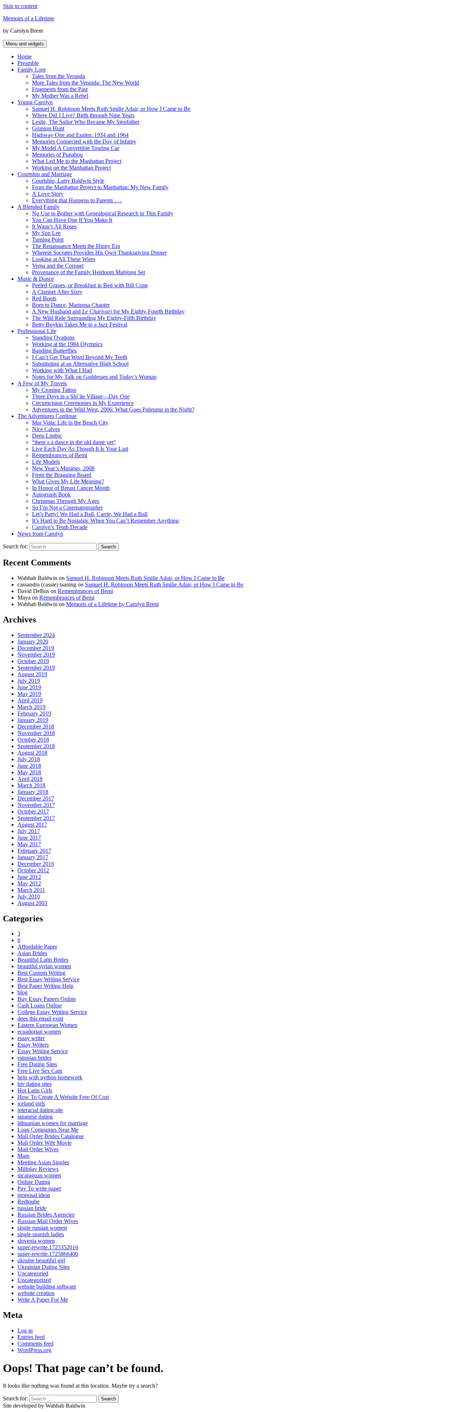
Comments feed (35, 1343)
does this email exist (40, 1018)
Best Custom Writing (41, 973)
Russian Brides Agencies (45, 1215)
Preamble (28, 63)
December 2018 (35, 726)
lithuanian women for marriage (52, 1123)
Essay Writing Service (42, 1051)
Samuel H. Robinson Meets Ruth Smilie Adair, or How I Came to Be (111, 109)
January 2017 (32, 857)
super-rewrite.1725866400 (47, 1254)
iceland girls (31, 1103)
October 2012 (33, 870)
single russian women (42, 1228)
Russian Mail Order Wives (47, 1221)
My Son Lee (46, 233)
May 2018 (29, 772)
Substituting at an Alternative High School (80, 364)
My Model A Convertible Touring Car (75, 148)
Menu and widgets (25, 43)
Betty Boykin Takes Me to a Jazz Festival (79, 324)
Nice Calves (46, 429)
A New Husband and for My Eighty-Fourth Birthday (108, 311)
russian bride (31, 1208)
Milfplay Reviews (37, 1169)
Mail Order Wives (37, 1149)
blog (22, 992)
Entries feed (31, 1337)
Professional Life (36, 331)
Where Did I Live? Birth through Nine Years (83, 115)
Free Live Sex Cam (39, 1071)
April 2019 (30, 700)
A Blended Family (38, 207)
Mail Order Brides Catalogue (50, 1136)
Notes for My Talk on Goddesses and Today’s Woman (94, 377)
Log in (25, 1330)
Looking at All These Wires (63, 259)
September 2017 (36, 818)
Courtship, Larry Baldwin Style (68, 181)
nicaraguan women (39, 1175)
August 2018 (32, 753)
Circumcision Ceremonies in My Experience (83, 403)
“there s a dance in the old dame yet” (74, 442)
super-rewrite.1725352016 (47, 1247)
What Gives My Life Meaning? (68, 481)
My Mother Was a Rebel (60, 96)
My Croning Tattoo (54, 390)
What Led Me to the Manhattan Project (76, 161)
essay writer (31, 1038)
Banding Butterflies (54, 351)
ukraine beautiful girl (41, 1260)
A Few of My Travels (42, 383)
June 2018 (29, 766)
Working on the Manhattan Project (71, 168)
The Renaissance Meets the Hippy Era (76, 246)
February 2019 (34, 713)
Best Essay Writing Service (48, 979)
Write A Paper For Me (42, 1300)
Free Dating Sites (37, 1064)
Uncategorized (34, 1280)
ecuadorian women (39, 1031)
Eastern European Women (47, 1025)
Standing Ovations (53, 337)
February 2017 (34, 851)
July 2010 (28, 896)
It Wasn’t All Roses (54, 226)
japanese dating (35, 1116)
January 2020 (32, 641)
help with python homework (49, 1077)
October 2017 (33, 811)
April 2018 (30, 779)
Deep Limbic (47, 436)
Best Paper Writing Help (45, 986)
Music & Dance (35, 279)
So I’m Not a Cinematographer (67, 507)
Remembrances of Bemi (59, 455)
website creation (35, 1293)
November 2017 (36, 805)
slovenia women (36, 1241)
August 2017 (32, 824)
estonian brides (34, 1058)
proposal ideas (33, 1195)
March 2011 (31, 890)
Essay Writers (33, 1045)
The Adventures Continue (47, 416)
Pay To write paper (39, 1188)
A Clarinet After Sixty (57, 292)
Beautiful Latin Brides (42, 960)
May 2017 (29, 844)
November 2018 (36, 733)
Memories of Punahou (57, 154)
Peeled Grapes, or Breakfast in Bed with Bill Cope (90, 285)
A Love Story (48, 194)
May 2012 (29, 883)
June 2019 (29, 687)
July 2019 (28, 681)
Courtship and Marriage (44, 174)
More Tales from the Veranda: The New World (85, 83)
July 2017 (28, 831)
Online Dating (33, 1182)
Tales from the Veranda (58, 76)
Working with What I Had (62, 370)
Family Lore (31, 69)
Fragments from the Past (60, 89)
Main (23, 1156)
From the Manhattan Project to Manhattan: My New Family (100, 187)
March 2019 (31, 707)
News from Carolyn (40, 534)
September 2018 (36, 746)
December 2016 (35, 864)
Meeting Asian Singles (43, 1162)
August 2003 (32, 903)
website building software (46, 1286)
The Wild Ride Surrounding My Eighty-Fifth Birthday (94, 318)
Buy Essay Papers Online (46, 999)
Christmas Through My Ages (65, 501)
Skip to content (20, 6)
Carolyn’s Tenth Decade (60, 527)
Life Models (46, 462)
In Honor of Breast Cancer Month (71, 488)
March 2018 (31, 785)
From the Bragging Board (61, 475)
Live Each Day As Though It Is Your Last (80, 449)
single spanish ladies (40, 1234)
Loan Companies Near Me (47, 1130)
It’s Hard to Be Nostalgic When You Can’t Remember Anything (105, 521)
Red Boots (44, 298)
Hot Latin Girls (34, 1090)
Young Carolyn (35, 102)
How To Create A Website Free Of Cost (63, 1097)
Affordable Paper (37, 947)
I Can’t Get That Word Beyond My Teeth (79, 357)
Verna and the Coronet (58, 266)
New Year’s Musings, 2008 (63, 468)
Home (24, 56)
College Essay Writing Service (52, 1012)
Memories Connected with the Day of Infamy (84, 141)
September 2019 (36, 668)
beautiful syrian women (44, 966)
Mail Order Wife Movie (44, 1143)
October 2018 (33, 740)
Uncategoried (32, 1273)
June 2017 (29, 838)
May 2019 (29, 694)
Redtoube (28, 1201)
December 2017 (35, 798)
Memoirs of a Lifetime (28, 18)
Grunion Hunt (48, 128)
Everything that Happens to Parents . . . (77, 200)
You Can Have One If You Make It (72, 220)
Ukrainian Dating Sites (43, 1267)
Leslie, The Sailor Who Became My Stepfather (86, 122)
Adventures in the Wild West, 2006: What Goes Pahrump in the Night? (113, 409)
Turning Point (48, 239)
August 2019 (32, 674)
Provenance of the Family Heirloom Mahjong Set (88, 272)
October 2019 (33, 661)
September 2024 (36, 635)
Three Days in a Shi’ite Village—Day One (81, 396)
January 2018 (32, 792)
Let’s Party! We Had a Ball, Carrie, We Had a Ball (89, 514)
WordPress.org (34, 1350)
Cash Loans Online (39, 1005)
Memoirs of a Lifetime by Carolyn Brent (112, 604)
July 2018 (28, 759)
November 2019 (36, 655)
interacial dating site (40, 1110)
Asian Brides (32, 953)
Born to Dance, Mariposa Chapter (71, 305)
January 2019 (32, 720)
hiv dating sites (34, 1084)
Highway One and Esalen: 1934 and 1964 (80, 135)
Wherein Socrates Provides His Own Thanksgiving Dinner (99, 252)
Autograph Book (51, 494)
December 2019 (35, 648)
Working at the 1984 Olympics (67, 344)
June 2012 (29, 877)
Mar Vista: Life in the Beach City (70, 422)
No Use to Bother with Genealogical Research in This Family (102, 213)
